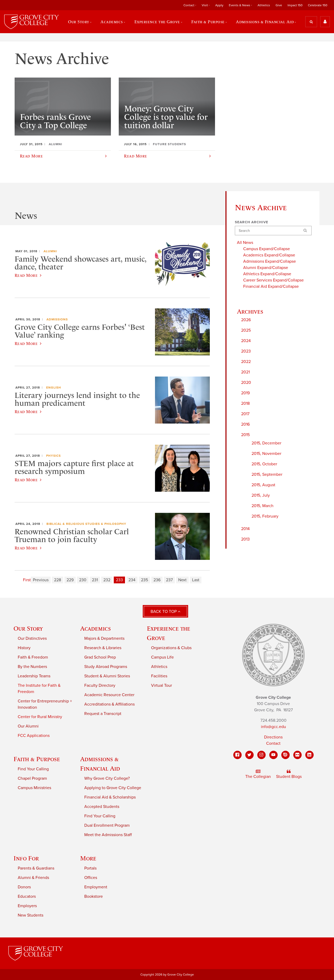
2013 (245, 539)
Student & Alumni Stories (107, 676)
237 (169, 580)
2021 (245, 372)
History (24, 647)
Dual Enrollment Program (107, 825)
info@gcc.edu (273, 726)
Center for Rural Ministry (40, 716)
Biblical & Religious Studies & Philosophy (86, 524)
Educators (27, 896)
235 (144, 580)
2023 (246, 351)
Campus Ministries (34, 787)
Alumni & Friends (33, 877)
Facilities (159, 676)
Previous (41, 580)
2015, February (265, 516)
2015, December (266, 443)
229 (70, 580)
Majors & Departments (104, 638)
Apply (219, 5)
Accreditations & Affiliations (109, 704)
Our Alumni (28, 726)
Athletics (264, 5)
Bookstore (93, 896)
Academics (95, 628)
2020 (246, 382)
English (53, 387)
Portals (90, 868)
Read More (26, 275)
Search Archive (251, 222)
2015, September (267, 474)
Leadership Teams (34, 676)
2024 (246, 340)
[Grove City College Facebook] (237, 755)
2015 (245, 434)
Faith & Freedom (33, 657)
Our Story (28, 628)
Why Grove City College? (107, 778)
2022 (246, 361)
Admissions (57, 319)
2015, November (266, 453)
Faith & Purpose (37, 758)
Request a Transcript (102, 713)
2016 (245, 424)
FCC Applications (34, 735)
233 (119, 580)
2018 (245, 403)
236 (156, 580)
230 (82, 580)
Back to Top (164, 611)
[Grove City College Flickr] (297, 755)
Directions (273, 737)
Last (195, 580)
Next (182, 580)
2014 (245, 528)
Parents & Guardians (36, 868)
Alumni (50, 251)
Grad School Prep (100, 657)
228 (57, 580)
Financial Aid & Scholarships (110, 797)
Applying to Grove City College (112, 787)
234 (131, 580)
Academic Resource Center (109, 694)
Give (279, 5)
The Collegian (258, 776)
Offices (90, 877)
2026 (246, 319)
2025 (246, 330)
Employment (95, 887)
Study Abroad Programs (105, 666)
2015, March (262, 505)
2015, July (261, 495)
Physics (53, 455)
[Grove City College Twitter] (249, 755)
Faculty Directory (99, 685)
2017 (245, 413)
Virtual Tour (161, 685)
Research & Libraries (102, 647)
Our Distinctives (32, 638)
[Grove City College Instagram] (261, 755)
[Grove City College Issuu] (285, 755)
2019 (245, 393)
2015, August (263, 485)
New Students (30, 915)
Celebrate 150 (317, 5)
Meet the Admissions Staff (108, 834)
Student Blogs (289, 776)
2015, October (264, 464)
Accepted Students (101, 806)
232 (106, 580)
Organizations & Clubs (171, 647)
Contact (273, 743)
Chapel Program (32, 778)
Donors (24, 887)
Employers (27, 905)
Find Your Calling (33, 769)
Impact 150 (295, 5)
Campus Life (162, 657)
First (27, 580)
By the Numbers (32, 666)
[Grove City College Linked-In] (309, 755)
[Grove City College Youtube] (273, 755)
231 (95, 580)
